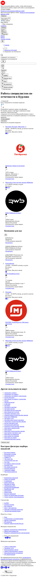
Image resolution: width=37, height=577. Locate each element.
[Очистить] (3, 61)
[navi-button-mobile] (2, 41)
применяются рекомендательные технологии (16, 558)
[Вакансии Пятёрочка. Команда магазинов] (20, 149)
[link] (4, 32)
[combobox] (9, 57)
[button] (3, 36)
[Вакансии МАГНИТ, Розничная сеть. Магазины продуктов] (20, 311)
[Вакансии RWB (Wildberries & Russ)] (20, 201)
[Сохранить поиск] (2, 66)
